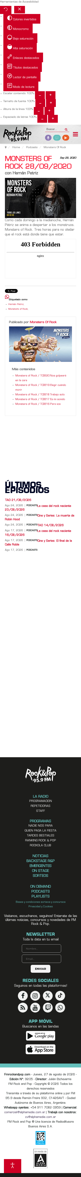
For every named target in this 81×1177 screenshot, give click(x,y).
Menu (75, 134)
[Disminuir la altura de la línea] (39, 111)
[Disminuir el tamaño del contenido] (40, 95)
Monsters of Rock (18, 309)
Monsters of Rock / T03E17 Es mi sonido (40, 399)
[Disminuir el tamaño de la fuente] (40, 103)
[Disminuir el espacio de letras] (42, 119)
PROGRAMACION (40, 801)
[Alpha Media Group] (40, 1158)
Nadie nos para (41, 825)
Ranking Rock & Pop (40, 840)
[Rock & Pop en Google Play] (41, 1036)
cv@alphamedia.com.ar (40, 1117)
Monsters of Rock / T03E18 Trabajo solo (40, 395)
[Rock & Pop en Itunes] (41, 1049)
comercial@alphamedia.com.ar (24, 1112)
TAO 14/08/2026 (50, 525)
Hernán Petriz (16, 304)
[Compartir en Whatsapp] (7, 297)
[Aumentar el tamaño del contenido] (50, 95)
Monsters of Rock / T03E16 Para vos (38, 404)
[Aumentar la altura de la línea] (49, 111)
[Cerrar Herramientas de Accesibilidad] (19, 9)
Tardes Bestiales (40, 835)
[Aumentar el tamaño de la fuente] (51, 103)
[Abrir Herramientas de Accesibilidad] (12, 1166)
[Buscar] (66, 128)
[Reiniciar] (5, 10)
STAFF (40, 811)
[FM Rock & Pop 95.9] (15, 134)
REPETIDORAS (40, 806)
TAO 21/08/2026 (18, 500)
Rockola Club (40, 845)
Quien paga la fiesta (40, 830)
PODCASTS (31, 550)
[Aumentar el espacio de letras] (53, 119)
